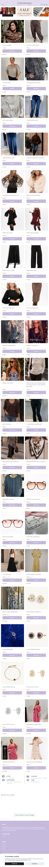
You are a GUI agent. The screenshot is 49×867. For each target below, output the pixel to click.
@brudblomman (4, 795)
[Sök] (41, 4)
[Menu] (3, 4)
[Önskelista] (44, 4)
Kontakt (4, 844)
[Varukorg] (46, 4)
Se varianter (12, 88)
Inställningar (34, 863)
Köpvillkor (4, 846)
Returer (4, 848)
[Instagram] (4, 836)
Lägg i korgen (12, 51)
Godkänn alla (14, 863)
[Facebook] (2, 836)
